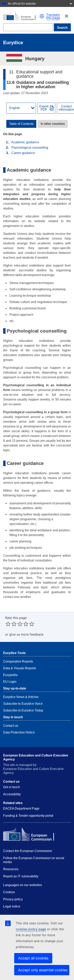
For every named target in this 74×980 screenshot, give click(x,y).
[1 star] (8, 623)
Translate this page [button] (53, 16)
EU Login (9, 681)
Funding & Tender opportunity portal (28, 815)
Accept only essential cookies (42, 970)
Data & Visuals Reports (19, 668)
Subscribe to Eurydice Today (23, 710)
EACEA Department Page (21, 808)
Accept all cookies (33, 958)
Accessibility (12, 794)
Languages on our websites (22, 885)
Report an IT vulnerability (20, 876)
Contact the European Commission (27, 851)
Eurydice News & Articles (20, 697)
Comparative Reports (18, 661)
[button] (66, 16)
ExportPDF (43, 108)
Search (62, 27)
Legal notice (11, 906)
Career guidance (23, 153)
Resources (10, 869)
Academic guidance (25, 142)
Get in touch (11, 787)
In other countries (53, 123)
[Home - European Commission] (21, 16)
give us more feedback (26, 634)
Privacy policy (13, 899)
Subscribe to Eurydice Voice (23, 703)
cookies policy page (31, 929)
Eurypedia (10, 675)
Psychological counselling (29, 147)
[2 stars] (11, 623)
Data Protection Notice (19, 732)
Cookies (9, 892)
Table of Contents (21, 123)
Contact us (10, 725)
